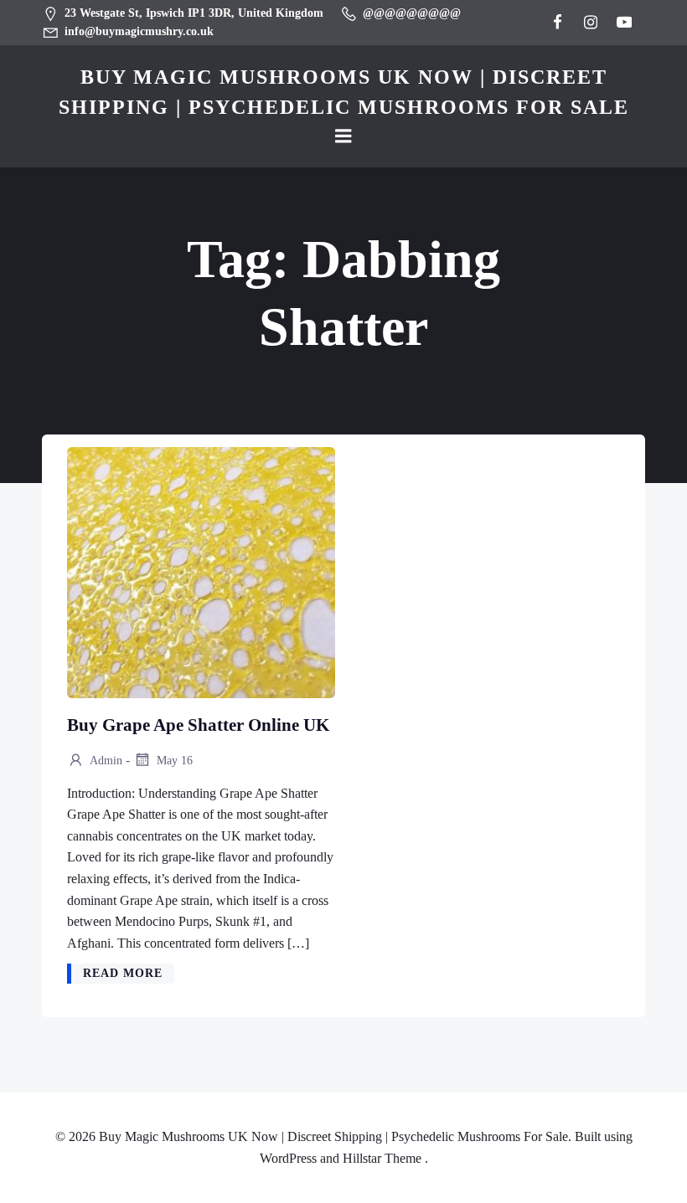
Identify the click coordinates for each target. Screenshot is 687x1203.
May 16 (173, 760)
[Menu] (343, 136)
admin (104, 760)
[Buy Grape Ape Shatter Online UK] (201, 571)
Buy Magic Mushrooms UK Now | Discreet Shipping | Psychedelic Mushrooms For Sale (344, 92)
